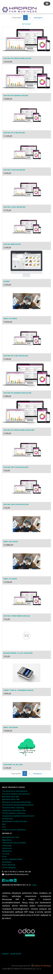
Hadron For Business (42, 965)
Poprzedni (16, 17)
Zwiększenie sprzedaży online (14, 810)
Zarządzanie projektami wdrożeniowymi (18, 816)
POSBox (7, 281)
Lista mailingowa (9, 867)
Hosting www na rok (12, 244)
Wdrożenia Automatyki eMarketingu (16, 802)
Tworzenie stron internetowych (14, 791)
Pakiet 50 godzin (10, 318)
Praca (4, 856)
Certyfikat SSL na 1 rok (13, 765)
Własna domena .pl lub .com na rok (18, 653)
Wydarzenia (6, 851)
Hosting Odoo (7, 818)
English (5, 953)
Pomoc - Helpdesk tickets (12, 859)
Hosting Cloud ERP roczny (14, 170)
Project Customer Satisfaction (14, 829)
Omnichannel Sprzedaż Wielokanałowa (17, 805)
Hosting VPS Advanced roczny (16, 95)
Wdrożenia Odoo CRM (10, 799)
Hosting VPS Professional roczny (17, 58)
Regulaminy (7, 840)
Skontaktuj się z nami (10, 837)
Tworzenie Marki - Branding (13, 807)
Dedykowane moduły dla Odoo (14, 821)
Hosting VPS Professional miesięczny (19, 430)
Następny (38, 17)
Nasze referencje (8, 864)
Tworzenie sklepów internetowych (16, 794)
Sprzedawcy (7, 862)
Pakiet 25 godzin (10, 579)
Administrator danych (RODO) (14, 842)
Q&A (4, 824)
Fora (4, 827)
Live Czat (5, 853)
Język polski (15, 953)
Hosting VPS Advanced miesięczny (17, 393)
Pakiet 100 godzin (11, 727)
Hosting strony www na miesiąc (17, 616)
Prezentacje (6, 845)
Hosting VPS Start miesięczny (16, 356)
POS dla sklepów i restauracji (13, 813)
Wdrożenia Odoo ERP (10, 796)
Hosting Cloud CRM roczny (14, 207)
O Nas (34, 885)
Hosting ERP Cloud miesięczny (16, 467)
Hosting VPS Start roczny (14, 133)
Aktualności (7, 848)
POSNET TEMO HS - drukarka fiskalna (18, 690)
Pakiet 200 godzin (11, 541)
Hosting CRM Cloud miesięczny (16, 504)
